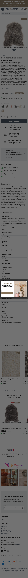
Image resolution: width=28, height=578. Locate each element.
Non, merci (7, 295)
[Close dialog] (26, 281)
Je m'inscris (7, 292)
